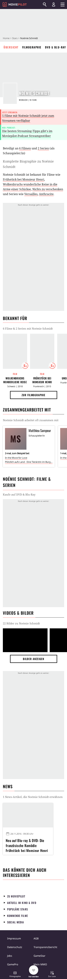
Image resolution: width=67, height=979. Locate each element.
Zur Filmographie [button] (33, 395)
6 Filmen (25, 148)
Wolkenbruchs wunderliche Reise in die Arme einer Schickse (15, 380)
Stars (15, 38)
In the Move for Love (16, 457)
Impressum (14, 938)
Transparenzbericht (45, 947)
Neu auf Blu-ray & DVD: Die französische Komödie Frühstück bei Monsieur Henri (27, 845)
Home (6, 38)
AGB (36, 938)
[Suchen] (44, 4)
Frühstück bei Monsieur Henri (23, 179)
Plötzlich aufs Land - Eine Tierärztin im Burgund (29, 461)
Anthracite (46, 194)
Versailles (31, 194)
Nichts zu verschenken (47, 189)
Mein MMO (40, 964)
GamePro (12, 964)
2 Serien (43, 148)
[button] (15, 974)
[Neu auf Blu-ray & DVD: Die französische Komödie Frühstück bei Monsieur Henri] (28, 815)
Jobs (9, 955)
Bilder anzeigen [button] (33, 659)
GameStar (39, 955)
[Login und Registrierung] (53, 4)
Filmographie (31, 47)
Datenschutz (14, 947)
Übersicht (11, 47)
